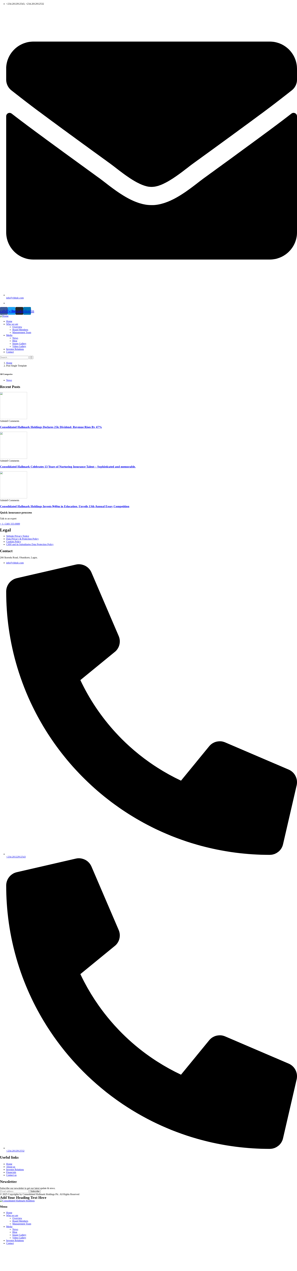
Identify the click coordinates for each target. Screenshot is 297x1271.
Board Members (20, 1221)
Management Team (21, 1223)
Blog (14, 1232)
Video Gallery (19, 1237)
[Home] (4, 316)
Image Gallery (19, 1235)
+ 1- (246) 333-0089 (10, 523)
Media (9, 1226)
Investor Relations (15, 1240)
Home (9, 363)
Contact (10, 1243)
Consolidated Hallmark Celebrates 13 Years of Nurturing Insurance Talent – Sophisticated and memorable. (68, 466)
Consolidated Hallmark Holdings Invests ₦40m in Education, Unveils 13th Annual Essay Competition (64, 506)
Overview (17, 1218)
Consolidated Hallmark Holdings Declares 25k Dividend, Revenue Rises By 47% (51, 427)
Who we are (12, 1215)
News (9, 380)
